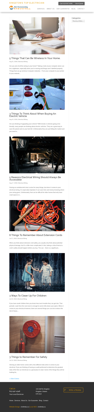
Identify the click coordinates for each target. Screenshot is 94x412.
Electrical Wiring (23, 61)
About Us (51, 9)
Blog (74, 9)
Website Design (14, 407)
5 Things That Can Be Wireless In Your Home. (34, 58)
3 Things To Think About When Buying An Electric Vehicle (32, 114)
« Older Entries (14, 378)
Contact (81, 9)
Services (41, 9)
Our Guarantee (63, 9)
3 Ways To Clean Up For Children (27, 295)
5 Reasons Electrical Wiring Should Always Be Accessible (35, 178)
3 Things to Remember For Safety (28, 357)
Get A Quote (79, 3)
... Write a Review (74, 390)
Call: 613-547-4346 (66, 3)
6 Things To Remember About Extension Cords (35, 235)
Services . (17, 400)
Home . (11, 400)
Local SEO (33, 407)
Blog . (41, 400)
